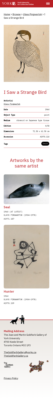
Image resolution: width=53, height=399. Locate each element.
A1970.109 (9, 303)
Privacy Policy (11, 378)
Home (7, 14)
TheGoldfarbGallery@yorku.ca (20, 352)
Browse (16, 14)
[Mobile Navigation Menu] (48, 3)
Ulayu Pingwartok (32, 14)
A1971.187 (9, 219)
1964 (6, 296)
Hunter (9, 291)
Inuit (45, 143)
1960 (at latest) (13, 212)
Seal (7, 207)
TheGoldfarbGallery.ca (16, 355)
